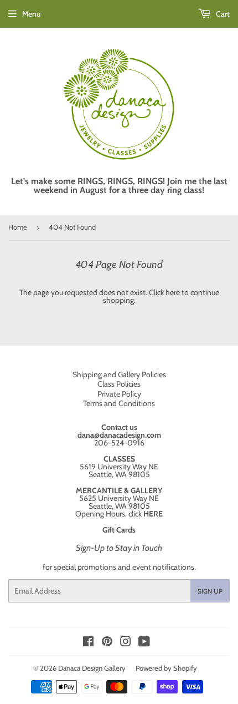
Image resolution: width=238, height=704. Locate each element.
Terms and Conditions (119, 403)
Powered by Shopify (166, 668)
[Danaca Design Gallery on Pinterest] (107, 643)
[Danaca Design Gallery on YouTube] (144, 643)
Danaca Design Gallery (92, 668)
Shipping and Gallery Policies (119, 374)
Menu (31, 14)
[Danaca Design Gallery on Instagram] (125, 643)
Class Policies (119, 384)
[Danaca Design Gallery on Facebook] (88, 643)
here (172, 292)
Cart (222, 14)
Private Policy (119, 394)
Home (17, 226)
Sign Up (210, 591)
